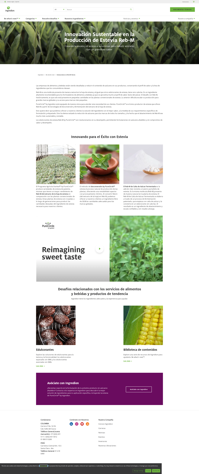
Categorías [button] (30, 18)
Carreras (102, 428)
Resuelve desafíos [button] (49, 18)
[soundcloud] (88, 424)
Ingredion (41, 75)
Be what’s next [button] (11, 18)
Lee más (39, 366)
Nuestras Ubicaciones (107, 446)
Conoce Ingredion (105, 424)
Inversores (102, 441)
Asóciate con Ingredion (139, 389)
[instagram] (77, 424)
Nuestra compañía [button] (185, 18)
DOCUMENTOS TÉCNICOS (182, 9)
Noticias (101, 432)
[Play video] (99, 248)
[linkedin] (72, 424)
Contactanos (185, 1)
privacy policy (43, 466)
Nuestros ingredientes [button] (74, 18)
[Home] (10, 12)
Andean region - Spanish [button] (13, 1)
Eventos (101, 437)
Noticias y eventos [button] (130, 18)
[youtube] (82, 424)
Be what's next (50, 75)
